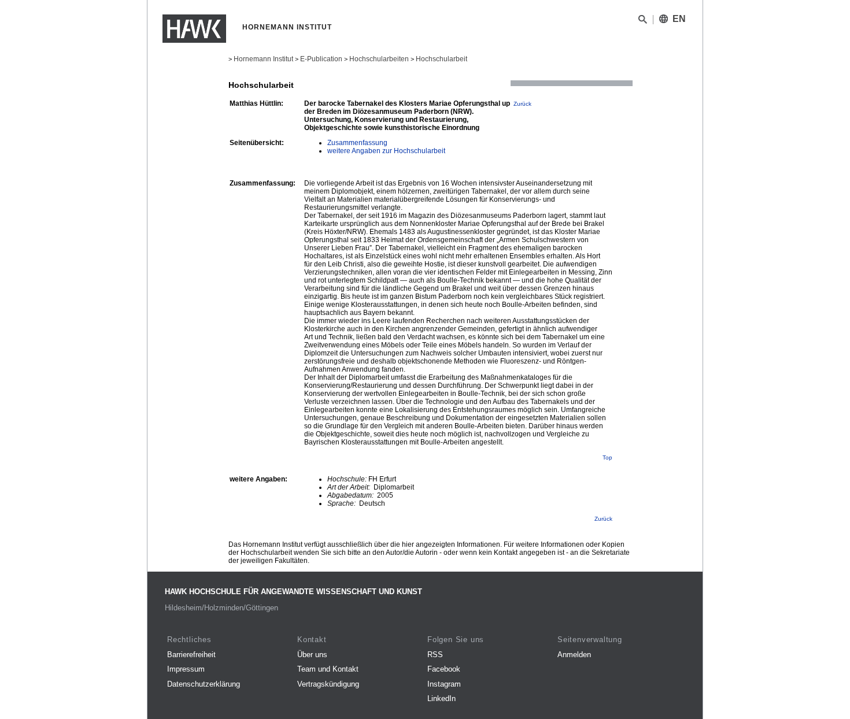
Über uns (312, 654)
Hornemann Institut (263, 59)
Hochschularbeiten (379, 59)
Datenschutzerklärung (203, 684)
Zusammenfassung (357, 143)
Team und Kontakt (328, 669)
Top (607, 457)
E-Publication (321, 59)
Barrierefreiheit (191, 654)
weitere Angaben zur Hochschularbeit (386, 151)
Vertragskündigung (328, 684)
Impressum (186, 669)
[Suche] (642, 21)
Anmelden (574, 654)
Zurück (522, 104)
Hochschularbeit (441, 59)
